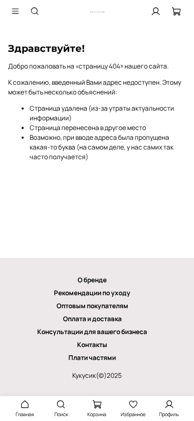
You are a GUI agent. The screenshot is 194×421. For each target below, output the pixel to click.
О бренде (92, 279)
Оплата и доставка (92, 318)
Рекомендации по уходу (92, 292)
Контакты (92, 344)
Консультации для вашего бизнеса (92, 331)
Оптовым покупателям (92, 305)
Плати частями (92, 357)
